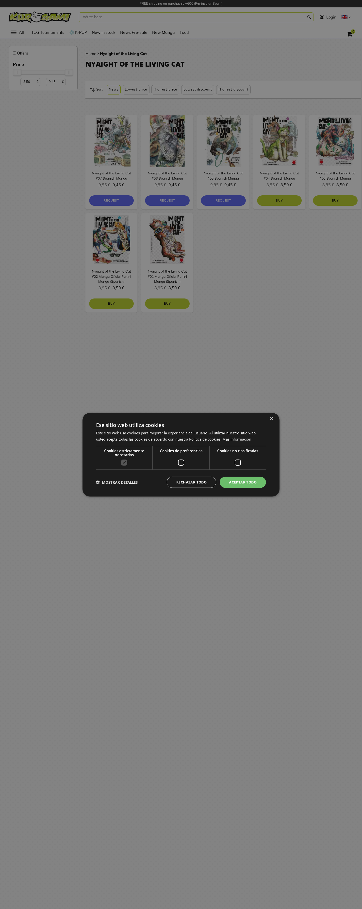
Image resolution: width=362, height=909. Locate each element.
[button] (117, 482)
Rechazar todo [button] (191, 482)
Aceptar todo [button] (243, 482)
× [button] (271, 418)
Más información (236, 438)
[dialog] (181, 454)
